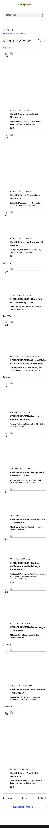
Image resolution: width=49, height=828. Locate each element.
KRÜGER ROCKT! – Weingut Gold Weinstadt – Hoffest (27, 474)
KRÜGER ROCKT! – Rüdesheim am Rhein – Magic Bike (26, 300)
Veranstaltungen (10, 33)
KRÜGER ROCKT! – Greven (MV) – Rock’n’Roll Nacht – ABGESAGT (28, 361)
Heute (24, 798)
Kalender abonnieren (23, 806)
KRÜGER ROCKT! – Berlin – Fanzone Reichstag (24, 418)
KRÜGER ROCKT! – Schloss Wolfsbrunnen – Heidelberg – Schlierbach (25, 566)
